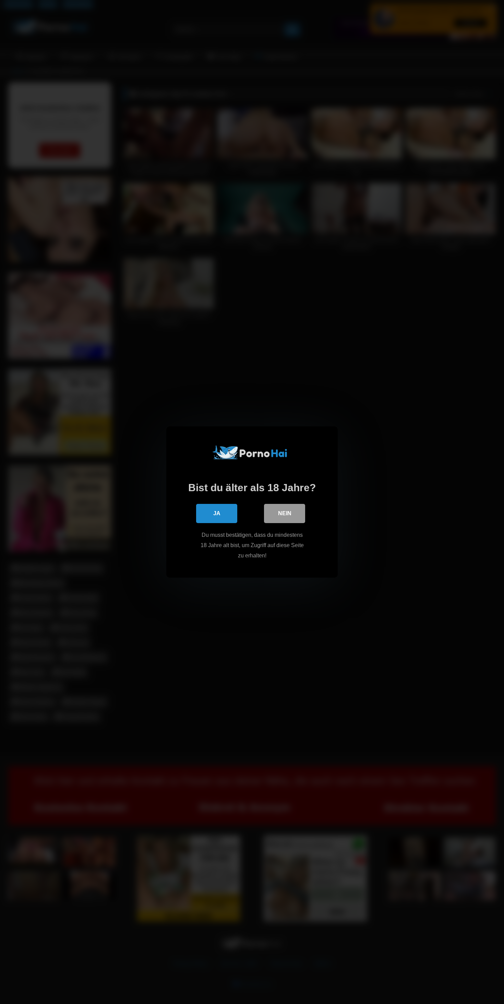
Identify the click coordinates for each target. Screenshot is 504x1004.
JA (216, 513)
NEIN (284, 513)
